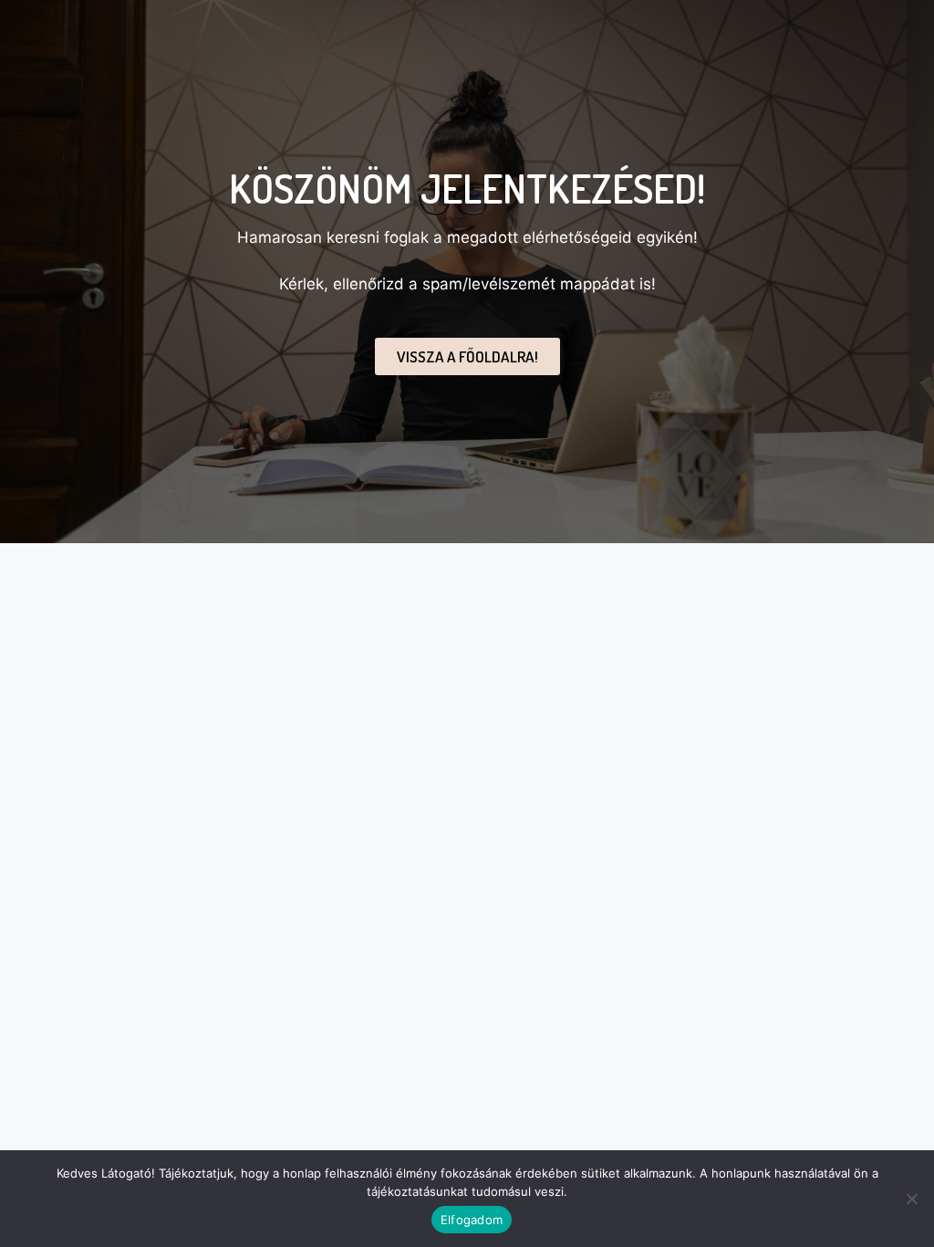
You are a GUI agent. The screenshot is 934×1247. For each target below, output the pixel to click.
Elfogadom (472, 1219)
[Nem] (911, 1198)
